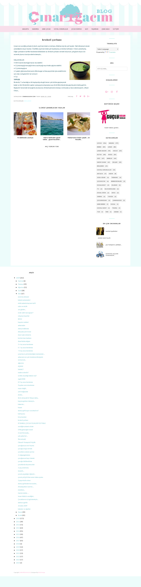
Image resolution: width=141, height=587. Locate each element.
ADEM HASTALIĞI (104, 238)
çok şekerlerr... (23, 436)
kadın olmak (101, 162)
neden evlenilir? (23, 372)
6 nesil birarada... (23, 433)
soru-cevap (101, 177)
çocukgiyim (101, 181)
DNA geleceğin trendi (25, 430)
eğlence (114, 185)
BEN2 (20, 319)
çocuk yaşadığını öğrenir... (26, 474)
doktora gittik (22, 502)
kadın (111, 173)
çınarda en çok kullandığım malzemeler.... (31, 354)
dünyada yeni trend (24, 332)
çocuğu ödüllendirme (25, 461)
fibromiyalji (22, 439)
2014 (18, 531)
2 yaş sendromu (23, 468)
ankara (111, 143)
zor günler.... (22, 309)
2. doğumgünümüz (24, 455)
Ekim (19, 294)
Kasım (20, 512)
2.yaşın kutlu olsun (24, 480)
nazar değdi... (22, 388)
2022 (18, 556)
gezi (98, 158)
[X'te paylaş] (80, 96)
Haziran (20, 281)
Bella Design (41, 572)
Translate (112, 52)
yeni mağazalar (23, 392)
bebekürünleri (116, 181)
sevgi (113, 192)
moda (110, 154)
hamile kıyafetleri (111, 231)
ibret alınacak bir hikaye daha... (28, 398)
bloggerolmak (110, 189)
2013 (18, 528)
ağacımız (21, 363)
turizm (110, 196)
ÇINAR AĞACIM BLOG (25, 572)
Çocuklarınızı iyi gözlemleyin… (28, 499)
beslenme (27, 101)
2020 (18, 550)
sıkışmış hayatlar (24, 316)
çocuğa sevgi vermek (25, 449)
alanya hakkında (23, 328)
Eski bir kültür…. (23, 493)
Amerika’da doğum (24, 341)
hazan (20, 407)
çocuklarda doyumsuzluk (26, 464)
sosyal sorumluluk (104, 170)
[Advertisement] (52, 214)
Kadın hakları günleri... (111, 127)
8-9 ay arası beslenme (25, 382)
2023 (18, 560)
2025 (18, 563)
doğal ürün (101, 192)
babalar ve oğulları (24, 509)
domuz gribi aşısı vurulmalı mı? (28, 410)
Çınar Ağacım (101, 150)
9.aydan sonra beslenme (26, 385)
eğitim (99, 154)
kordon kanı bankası (24, 338)
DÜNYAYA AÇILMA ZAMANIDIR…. (112, 254)
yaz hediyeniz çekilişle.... (114, 245)
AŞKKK (20, 366)
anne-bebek (101, 204)
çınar (110, 147)
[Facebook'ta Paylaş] (76, 96)
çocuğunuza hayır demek (26, 458)
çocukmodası (102, 200)
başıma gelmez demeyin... (26, 401)
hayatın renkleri (23, 322)
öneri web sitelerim (24, 335)
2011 (18, 522)
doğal (113, 204)
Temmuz (20, 284)
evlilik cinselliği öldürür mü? (27, 376)
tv (98, 189)
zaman (116, 212)
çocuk (99, 143)
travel (114, 208)
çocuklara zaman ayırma (26, 452)
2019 (18, 547)
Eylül (19, 290)
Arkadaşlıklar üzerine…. (26, 487)
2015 (18, 534)
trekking (114, 177)
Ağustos (21, 287)
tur (98, 212)
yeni (106, 212)
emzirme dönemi (23, 297)
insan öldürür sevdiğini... (26, 496)
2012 (18, 525)
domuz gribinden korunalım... (27, 483)
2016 (18, 537)
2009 (18, 278)
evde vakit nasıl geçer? (25, 313)
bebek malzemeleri (24, 300)
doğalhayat (101, 185)
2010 (18, 518)
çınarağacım (117, 200)
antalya (100, 173)
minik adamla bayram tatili (27, 303)
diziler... (20, 395)
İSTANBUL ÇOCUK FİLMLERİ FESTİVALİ (32, 423)
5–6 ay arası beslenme (25, 344)
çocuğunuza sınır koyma (26, 445)
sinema (99, 196)
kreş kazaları (22, 417)
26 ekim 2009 (22, 506)
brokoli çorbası (23, 420)
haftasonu (21, 414)
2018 (18, 544)
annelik (109, 158)
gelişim (114, 162)
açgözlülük (21, 379)
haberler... (21, 404)
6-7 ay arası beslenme (25, 347)
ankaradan (21, 325)
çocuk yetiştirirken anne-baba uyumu (30, 477)
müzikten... (21, 490)
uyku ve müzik (22, 306)
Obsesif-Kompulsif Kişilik (26, 442)
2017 (18, 541)
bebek (99, 147)
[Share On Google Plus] (88, 96)
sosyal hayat (102, 208)
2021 (18, 553)
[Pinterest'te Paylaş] (84, 96)
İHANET (21, 369)
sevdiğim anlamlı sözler (26, 426)
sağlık (115, 150)
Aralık (20, 515)
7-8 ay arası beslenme (25, 351)
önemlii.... (21, 471)
